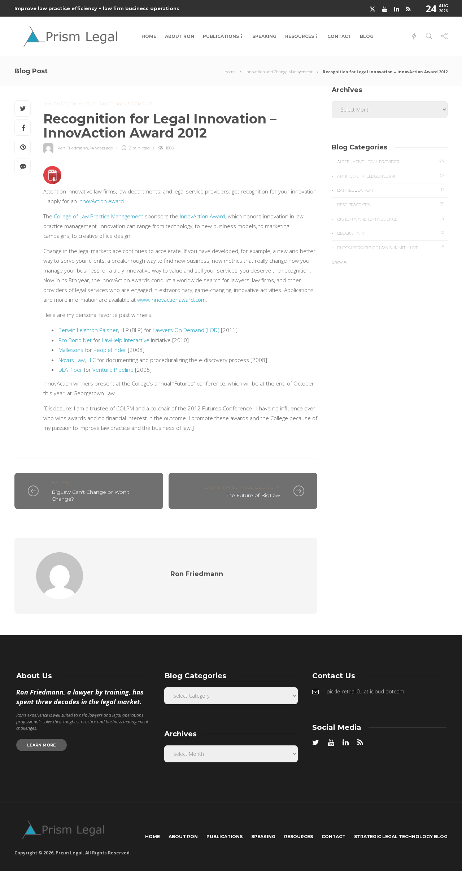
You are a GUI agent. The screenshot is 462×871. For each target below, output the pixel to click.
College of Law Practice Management (98, 216)
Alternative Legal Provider (390, 161)
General (63, 483)
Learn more (41, 745)
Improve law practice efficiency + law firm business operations (96, 8)
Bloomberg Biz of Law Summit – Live (390, 247)
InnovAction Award (101, 201)
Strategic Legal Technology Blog (401, 836)
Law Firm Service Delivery (242, 487)
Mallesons (70, 349)
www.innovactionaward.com (171, 299)
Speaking (264, 36)
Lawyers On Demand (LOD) (186, 330)
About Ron (179, 36)
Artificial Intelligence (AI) (390, 176)
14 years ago (101, 148)
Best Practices (390, 204)
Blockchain (390, 233)
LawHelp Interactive (125, 340)
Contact (339, 36)
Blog (367, 36)
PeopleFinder (109, 349)
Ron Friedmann (72, 148)
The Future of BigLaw (253, 495)
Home (148, 36)
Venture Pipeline (113, 369)
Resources (299, 36)
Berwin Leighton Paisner (88, 330)
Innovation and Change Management (279, 71)
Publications (221, 36)
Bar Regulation (390, 190)
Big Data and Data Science (390, 219)
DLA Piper (70, 369)
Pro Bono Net (75, 340)
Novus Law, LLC (77, 359)
